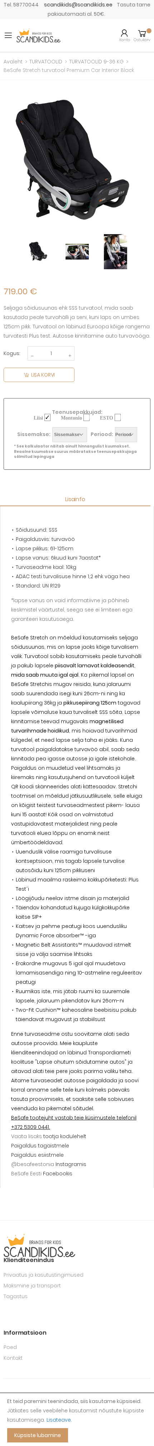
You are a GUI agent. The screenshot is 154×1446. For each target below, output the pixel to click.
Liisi (38, 417)
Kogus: (12, 353)
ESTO (106, 417)
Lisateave (59, 1419)
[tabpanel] (39, 251)
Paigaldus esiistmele (37, 1155)
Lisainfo (75, 499)
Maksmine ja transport (32, 1285)
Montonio (71, 417)
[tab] (77, 499)
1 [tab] (77, 275)
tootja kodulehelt (64, 1136)
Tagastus (16, 1296)
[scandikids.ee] (38, 35)
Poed (10, 1347)
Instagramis (71, 1164)
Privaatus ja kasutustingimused (43, 1274)
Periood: (102, 434)
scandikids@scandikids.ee (78, 4)
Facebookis (57, 1173)
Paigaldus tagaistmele (40, 1145)
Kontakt (13, 1358)
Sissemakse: (33, 434)
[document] (77, 1419)
